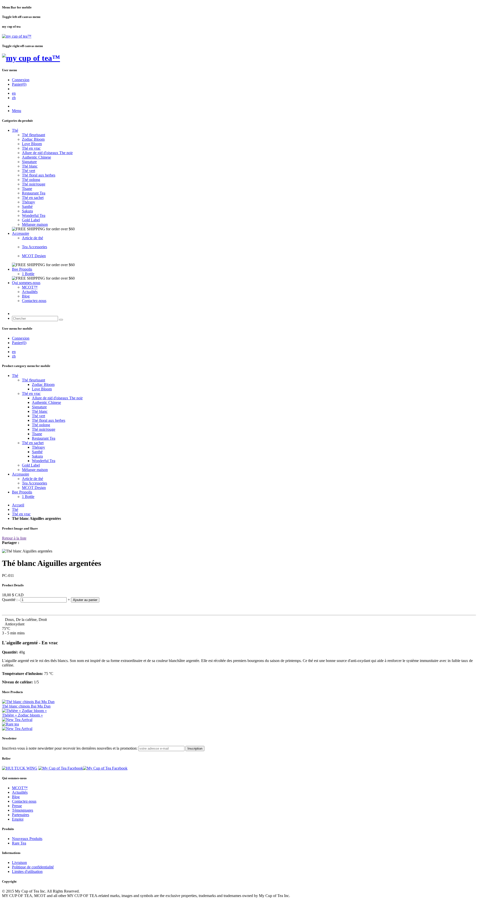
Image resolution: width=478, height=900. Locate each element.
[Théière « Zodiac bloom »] (24, 711)
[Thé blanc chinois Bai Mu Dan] (28, 702)
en (14, 93)
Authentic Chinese (36, 157)
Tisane (27, 188)
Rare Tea (19, 843)
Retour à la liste (14, 538)
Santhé (27, 206)
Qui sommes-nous (26, 283)
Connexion (20, 80)
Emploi (17, 819)
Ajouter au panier (85, 600)
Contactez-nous (34, 301)
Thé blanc (30, 166)
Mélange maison (35, 224)
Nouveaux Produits (27, 839)
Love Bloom (32, 144)
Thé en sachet (33, 197)
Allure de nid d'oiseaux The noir (47, 153)
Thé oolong (31, 180)
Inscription (194, 748)
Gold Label (31, 220)
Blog (26, 296)
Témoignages (22, 810)
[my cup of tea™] (16, 36)
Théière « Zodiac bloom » (22, 715)
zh (14, 98)
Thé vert (28, 171)
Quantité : (10, 600)
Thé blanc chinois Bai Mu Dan (26, 706)
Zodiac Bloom (33, 139)
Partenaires (20, 815)
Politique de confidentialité (33, 867)
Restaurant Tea (33, 193)
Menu (16, 111)
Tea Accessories (34, 247)
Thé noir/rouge (33, 184)
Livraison (19, 862)
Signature (29, 162)
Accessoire (20, 233)
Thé (15, 130)
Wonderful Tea (33, 215)
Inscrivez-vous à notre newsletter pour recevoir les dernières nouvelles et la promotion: (69, 748)
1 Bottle (28, 274)
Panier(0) (19, 84)
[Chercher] (61, 319)
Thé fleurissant (33, 135)
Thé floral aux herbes (38, 175)
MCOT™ (30, 287)
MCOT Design (34, 256)
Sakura (27, 211)
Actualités (30, 292)
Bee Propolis (22, 269)
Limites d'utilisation (27, 871)
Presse (17, 806)
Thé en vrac (31, 148)
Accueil (18, 505)
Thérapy (28, 202)
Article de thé (32, 238)
